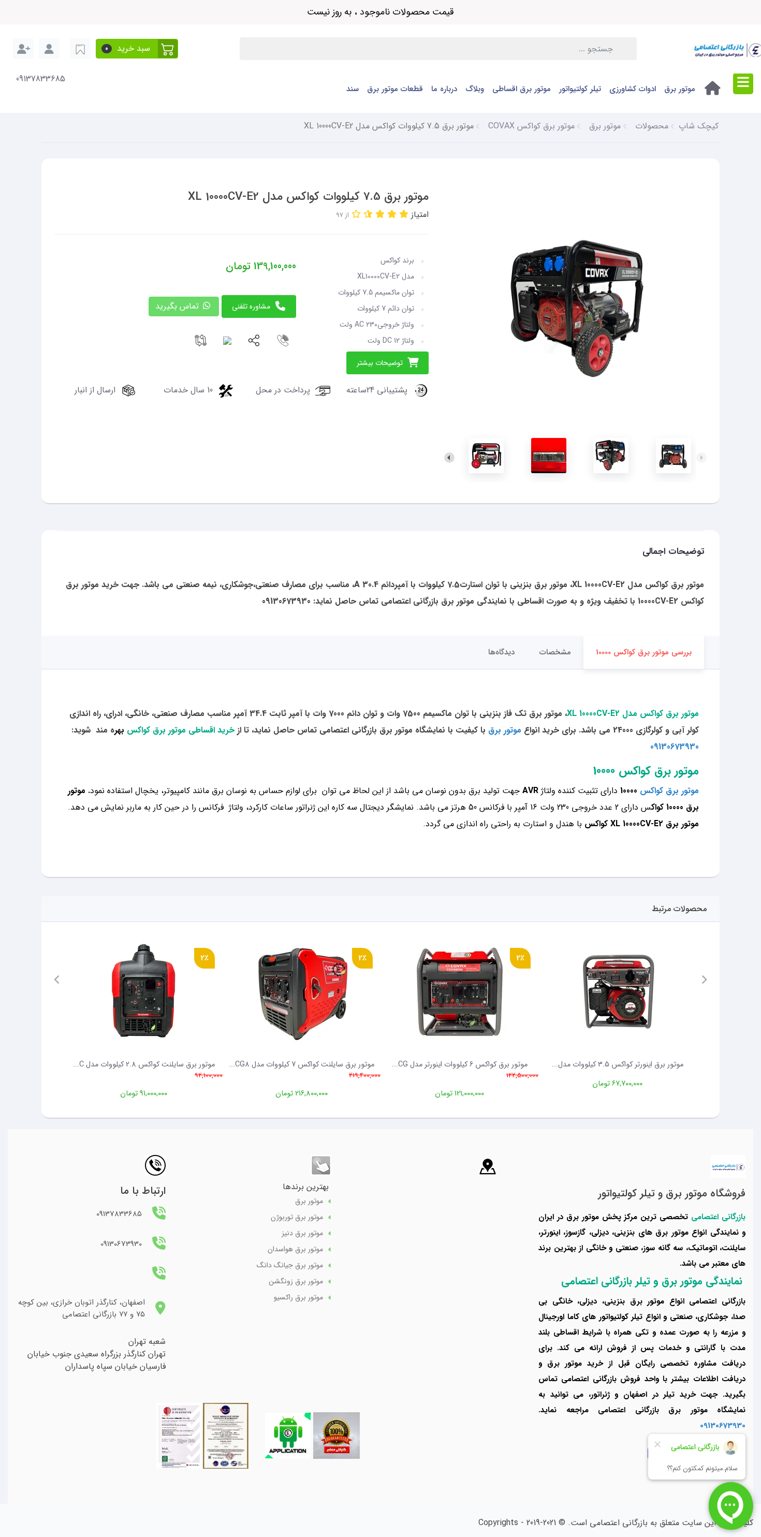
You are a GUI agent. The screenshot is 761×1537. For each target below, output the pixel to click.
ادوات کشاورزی (632, 89)
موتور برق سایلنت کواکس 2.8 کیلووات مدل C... (144, 1065)
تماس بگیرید (178, 306)
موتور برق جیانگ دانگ (290, 1265)
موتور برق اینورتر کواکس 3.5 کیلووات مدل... (617, 1065)
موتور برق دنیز (302, 1233)
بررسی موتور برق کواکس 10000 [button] (644, 652)
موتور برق (679, 89)
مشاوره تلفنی (251, 306)
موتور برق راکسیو (298, 1297)
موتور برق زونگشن (296, 1281)
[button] (137, 48)
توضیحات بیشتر (380, 363)
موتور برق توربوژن (297, 1217)
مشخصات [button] (555, 652)
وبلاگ (474, 89)
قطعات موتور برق (395, 89)
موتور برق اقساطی (521, 89)
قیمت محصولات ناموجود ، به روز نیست (380, 12)
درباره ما (444, 89)
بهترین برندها (306, 1186)
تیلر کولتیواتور (580, 89)
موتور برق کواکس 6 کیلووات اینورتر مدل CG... (460, 1065)
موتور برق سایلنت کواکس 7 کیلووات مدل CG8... (301, 1065)
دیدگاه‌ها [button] (501, 652)
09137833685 (40, 79)
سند (352, 89)
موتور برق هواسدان (295, 1249)
